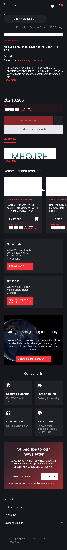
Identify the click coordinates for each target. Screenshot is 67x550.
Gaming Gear (37, 27)
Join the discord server (31, 358)
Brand (8, 56)
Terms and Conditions (38, 483)
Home (9, 27)
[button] (58, 120)
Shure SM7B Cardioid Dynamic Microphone (16, 266)
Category (10, 60)
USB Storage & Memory (30, 60)
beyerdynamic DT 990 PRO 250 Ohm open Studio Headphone (18, 300)
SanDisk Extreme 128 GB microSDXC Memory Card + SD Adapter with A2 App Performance (22, 208)
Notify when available (33, 129)
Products (21, 27)
